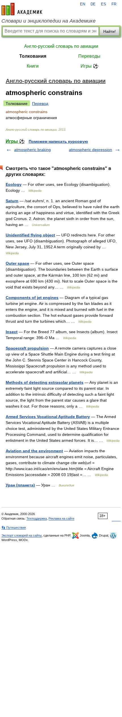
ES (103, 4)
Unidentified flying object (30, 235)
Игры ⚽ (89, 66)
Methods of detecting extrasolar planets (44, 382)
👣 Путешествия (13, 527)
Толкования (32, 56)
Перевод (40, 103)
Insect (12, 332)
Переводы (89, 56)
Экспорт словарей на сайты (21, 535)
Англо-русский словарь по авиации (61, 46)
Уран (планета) (20, 485)
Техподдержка (36, 518)
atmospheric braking (32, 149)
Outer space (17, 263)
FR (114, 4)
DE (93, 4)
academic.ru (21, 9)
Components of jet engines (32, 297)
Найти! (109, 31)
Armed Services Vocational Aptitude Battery (48, 416)
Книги (33, 66)
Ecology (14, 184)
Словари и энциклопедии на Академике (48, 21)
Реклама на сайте (61, 518)
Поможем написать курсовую (58, 141)
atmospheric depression (90, 149)
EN (82, 4)
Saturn (12, 201)
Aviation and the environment (34, 451)
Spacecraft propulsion (27, 348)
